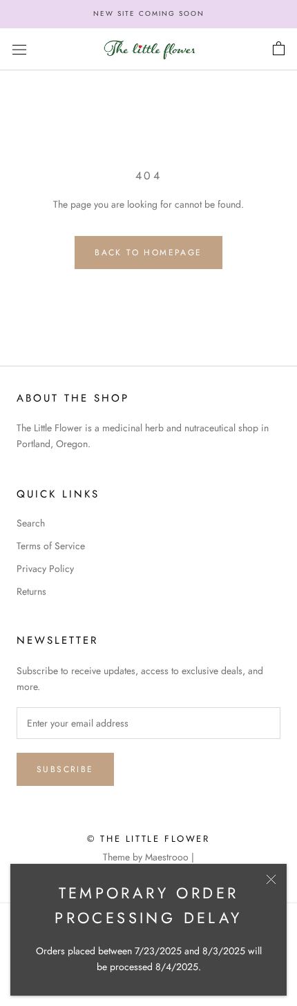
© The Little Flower (148, 838)
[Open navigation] (19, 49)
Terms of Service (51, 546)
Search (31, 523)
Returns (31, 591)
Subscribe (65, 769)
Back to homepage (148, 252)
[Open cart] (279, 49)
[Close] (271, 879)
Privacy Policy (45, 568)
